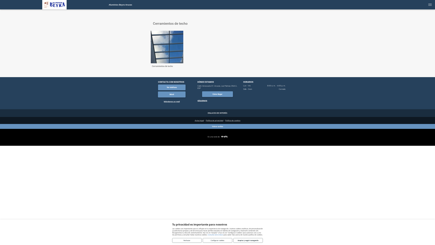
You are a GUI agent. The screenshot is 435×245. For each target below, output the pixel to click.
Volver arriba (217, 126)
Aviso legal (199, 120)
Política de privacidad (214, 120)
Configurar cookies (217, 240)
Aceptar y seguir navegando (248, 240)
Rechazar (187, 240)
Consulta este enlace (215, 235)
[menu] (430, 5)
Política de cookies (232, 120)
